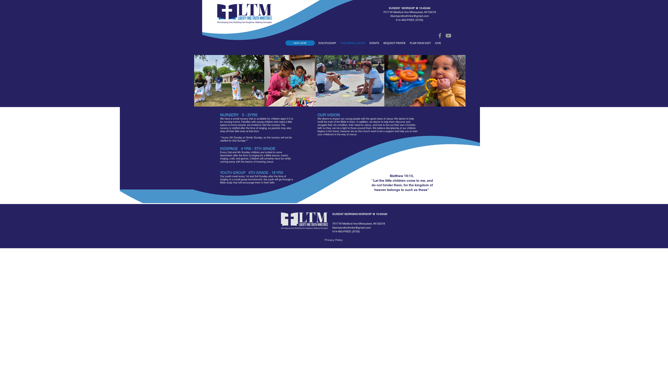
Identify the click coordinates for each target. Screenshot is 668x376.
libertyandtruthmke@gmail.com (409, 16)
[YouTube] (448, 35)
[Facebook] (439, 35)
